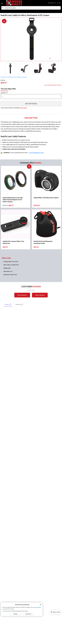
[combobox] (32, 7)
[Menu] (2, 3)
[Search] (2, 7)
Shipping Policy (4, 90)
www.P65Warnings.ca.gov (36, 152)
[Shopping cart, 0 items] (59, 3)
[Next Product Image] (56, 39)
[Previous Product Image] (5, 39)
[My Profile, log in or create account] (57, 3)
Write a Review (39, 295)
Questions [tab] (19, 304)
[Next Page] (60, 68)
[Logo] (18, 3)
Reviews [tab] (8, 304)
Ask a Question (22, 295)
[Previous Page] (2, 68)
